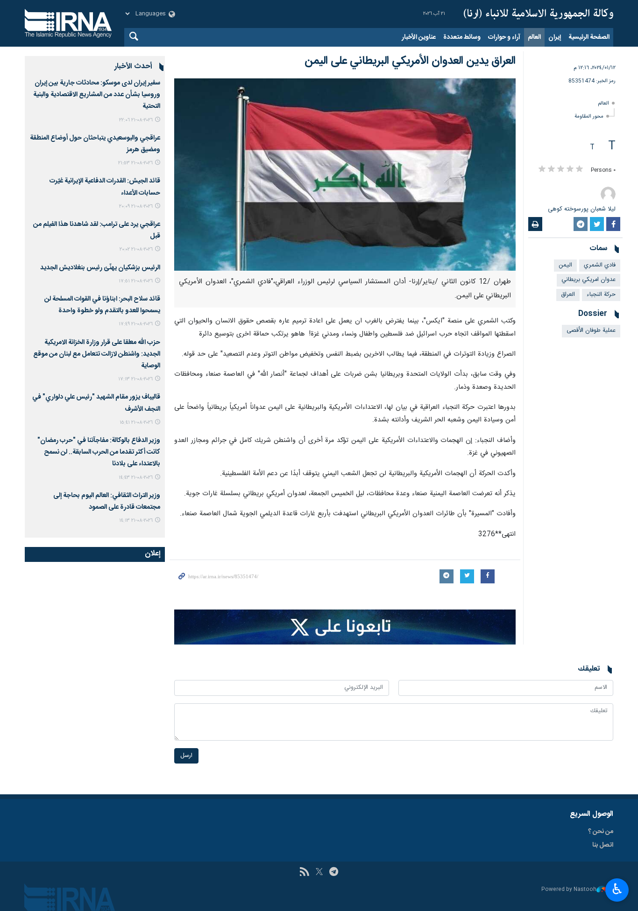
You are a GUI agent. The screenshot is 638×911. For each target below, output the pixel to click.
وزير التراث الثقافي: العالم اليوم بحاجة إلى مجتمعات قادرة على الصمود (106, 501)
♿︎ (617, 889)
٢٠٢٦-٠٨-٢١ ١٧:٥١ (136, 281)
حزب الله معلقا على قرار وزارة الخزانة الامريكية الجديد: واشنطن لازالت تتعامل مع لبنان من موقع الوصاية (96, 354)
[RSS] (304, 872)
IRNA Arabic (538, 14)
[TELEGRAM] (333, 872)
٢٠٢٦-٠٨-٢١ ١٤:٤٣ (136, 477)
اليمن (565, 265)
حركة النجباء (601, 295)
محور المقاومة (588, 116)
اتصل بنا (602, 845)
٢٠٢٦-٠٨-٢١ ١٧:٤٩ (136, 324)
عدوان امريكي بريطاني (588, 280)
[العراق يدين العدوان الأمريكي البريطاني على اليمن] (345, 174)
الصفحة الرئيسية (589, 37)
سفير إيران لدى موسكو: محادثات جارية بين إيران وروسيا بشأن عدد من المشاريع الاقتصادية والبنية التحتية (96, 94)
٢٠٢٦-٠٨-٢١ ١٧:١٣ (135, 379)
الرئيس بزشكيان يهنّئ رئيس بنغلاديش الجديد (100, 267)
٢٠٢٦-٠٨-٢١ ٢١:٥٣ (135, 163)
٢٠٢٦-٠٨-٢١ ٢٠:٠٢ (136, 249)
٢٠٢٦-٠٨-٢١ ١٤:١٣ (136, 520)
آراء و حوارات (504, 37)
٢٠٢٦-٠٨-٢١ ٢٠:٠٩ (136, 206)
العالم (534, 37)
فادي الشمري (600, 265)
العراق (568, 295)
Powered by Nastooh (568, 890)
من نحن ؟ (600, 831)
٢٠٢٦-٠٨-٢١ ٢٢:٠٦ (136, 120)
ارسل (186, 756)
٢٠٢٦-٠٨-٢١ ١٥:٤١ (136, 422)
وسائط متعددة (462, 37)
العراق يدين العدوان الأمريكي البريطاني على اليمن (410, 61)
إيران (554, 37)
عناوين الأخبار (419, 37)
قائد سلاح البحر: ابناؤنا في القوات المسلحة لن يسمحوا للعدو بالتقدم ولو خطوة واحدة (102, 305)
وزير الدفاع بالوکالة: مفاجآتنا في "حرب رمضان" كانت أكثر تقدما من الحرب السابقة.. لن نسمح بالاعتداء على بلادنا (98, 452)
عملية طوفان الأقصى (591, 331)
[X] (319, 872)
